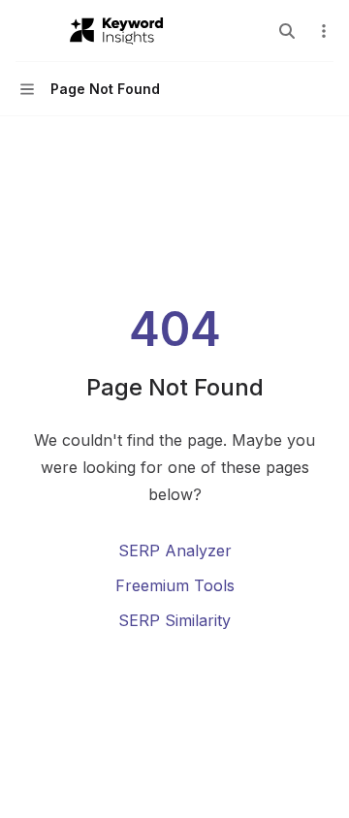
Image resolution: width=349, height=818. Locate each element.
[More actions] (323, 31)
